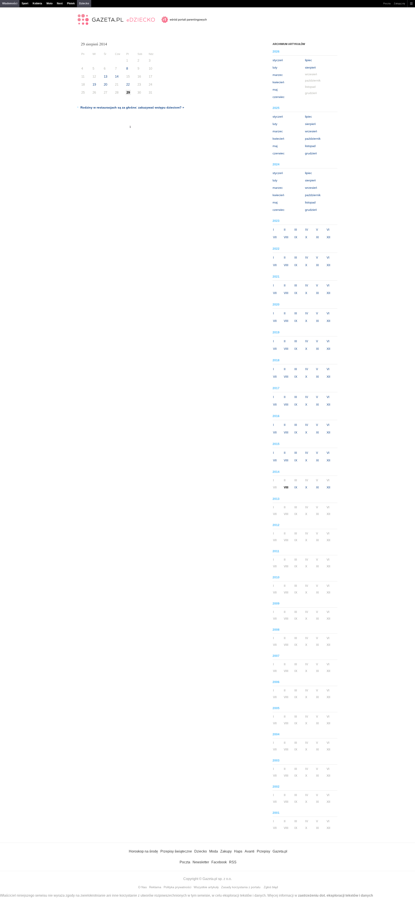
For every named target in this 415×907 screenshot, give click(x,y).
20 (105, 84)
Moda (213, 851)
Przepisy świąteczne (176, 851)
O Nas (142, 887)
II (285, 229)
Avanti (249, 851)
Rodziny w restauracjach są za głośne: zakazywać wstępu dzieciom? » (132, 107)
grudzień (311, 153)
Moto (49, 3)
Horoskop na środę (143, 851)
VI (328, 229)
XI (317, 237)
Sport (25, 3)
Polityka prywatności (177, 887)
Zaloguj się (399, 3)
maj (275, 89)
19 (94, 84)
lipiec (308, 60)
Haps (238, 851)
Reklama (155, 887)
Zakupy (226, 851)
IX (295, 237)
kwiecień (278, 82)
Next (60, 3)
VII (275, 237)
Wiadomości (9, 3)
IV (306, 229)
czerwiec (278, 97)
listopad (310, 146)
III (295, 229)
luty (275, 67)
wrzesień (311, 131)
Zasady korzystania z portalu (240, 887)
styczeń (278, 60)
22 (128, 84)
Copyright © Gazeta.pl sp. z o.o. (207, 879)
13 (105, 76)
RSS (232, 862)
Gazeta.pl (280, 851)
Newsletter (201, 862)
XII (328, 237)
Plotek (71, 3)
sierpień (310, 67)
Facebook (219, 862)
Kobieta (37, 3)
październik (313, 138)
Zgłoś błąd (271, 887)
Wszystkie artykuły (206, 887)
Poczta (387, 3)
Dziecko (84, 3)
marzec (278, 75)
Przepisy (263, 851)
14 (116, 76)
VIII (286, 237)
